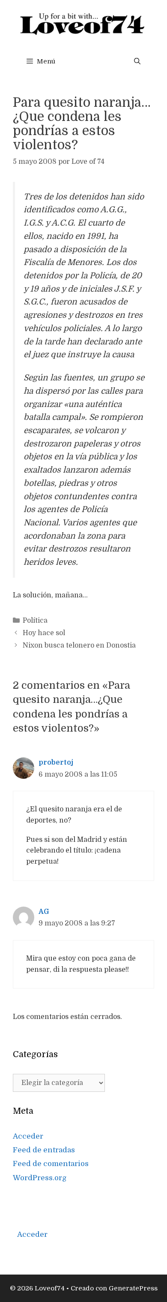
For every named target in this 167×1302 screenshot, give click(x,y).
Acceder (28, 1136)
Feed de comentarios (51, 1164)
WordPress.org (40, 1178)
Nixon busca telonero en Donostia (79, 645)
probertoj (56, 762)
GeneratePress (133, 1288)
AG (44, 912)
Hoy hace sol (44, 633)
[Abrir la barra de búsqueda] (137, 61)
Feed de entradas (44, 1150)
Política (35, 620)
